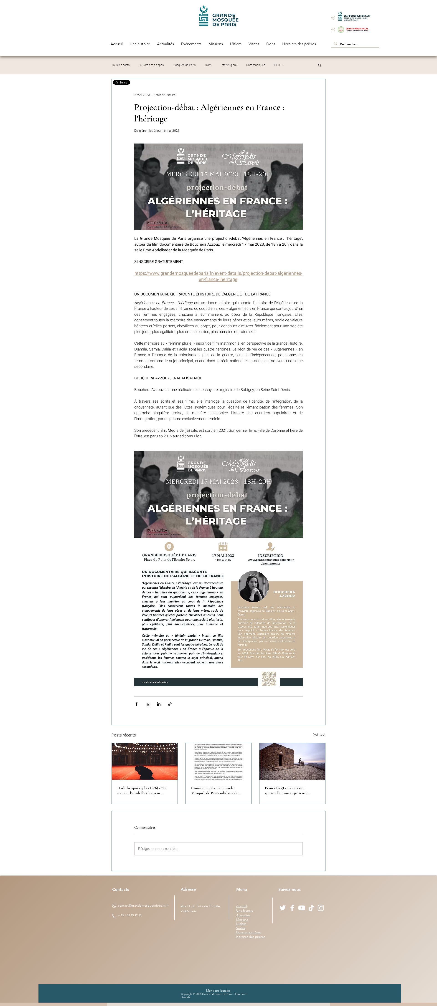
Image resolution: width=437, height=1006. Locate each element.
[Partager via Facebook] (136, 704)
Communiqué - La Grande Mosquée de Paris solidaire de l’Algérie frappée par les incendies (217, 790)
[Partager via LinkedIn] (159, 704)
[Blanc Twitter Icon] (282, 908)
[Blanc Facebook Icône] (292, 908)
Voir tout (319, 734)
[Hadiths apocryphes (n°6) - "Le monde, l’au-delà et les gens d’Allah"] (145, 761)
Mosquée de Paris (184, 65)
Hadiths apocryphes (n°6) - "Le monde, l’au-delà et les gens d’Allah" (141, 790)
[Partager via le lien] (170, 704)
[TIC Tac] (311, 908)
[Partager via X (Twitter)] (147, 704)
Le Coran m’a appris (151, 65)
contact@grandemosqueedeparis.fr (143, 905)
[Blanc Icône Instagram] (321, 908)
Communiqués (255, 65)
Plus (277, 65)
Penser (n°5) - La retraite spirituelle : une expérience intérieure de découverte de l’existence (286, 790)
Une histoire (245, 910)
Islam (208, 65)
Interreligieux (229, 65)
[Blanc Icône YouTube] (301, 908)
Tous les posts (121, 65)
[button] (320, 65)
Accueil (241, 906)
